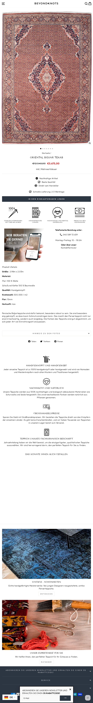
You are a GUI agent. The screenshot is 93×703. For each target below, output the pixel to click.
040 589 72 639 (70, 234)
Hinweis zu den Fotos (46, 333)
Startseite (46, 153)
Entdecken (46, 594)
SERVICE (46, 680)
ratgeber (46, 662)
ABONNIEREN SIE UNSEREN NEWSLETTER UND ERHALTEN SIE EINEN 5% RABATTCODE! (46, 671)
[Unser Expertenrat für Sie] (46, 625)
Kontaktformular (69, 247)
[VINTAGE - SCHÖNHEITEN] (46, 554)
